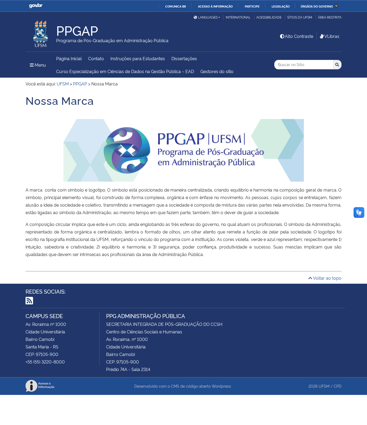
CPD (337, 385)
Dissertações (184, 58)
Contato (96, 58)
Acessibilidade (269, 17)
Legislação (281, 6)
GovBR (35, 5)
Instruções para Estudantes (137, 58)
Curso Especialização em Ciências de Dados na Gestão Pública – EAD (125, 71)
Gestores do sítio (216, 71)
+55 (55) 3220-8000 (45, 362)
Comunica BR (175, 6)
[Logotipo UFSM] (41, 32)
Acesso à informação (215, 6)
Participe (252, 6)
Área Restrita (329, 17)
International (238, 17)
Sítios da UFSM (299, 17)
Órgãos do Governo (317, 6)
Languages (208, 17)
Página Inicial (69, 58)
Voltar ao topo (326, 278)
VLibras (331, 36)
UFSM (324, 385)
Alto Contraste (299, 36)
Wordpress (221, 385)
